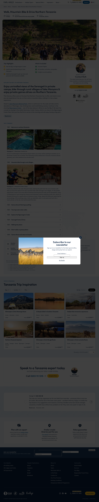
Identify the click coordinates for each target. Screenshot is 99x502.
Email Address (61, 253)
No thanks (62, 260)
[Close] (80, 237)
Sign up (62, 257)
